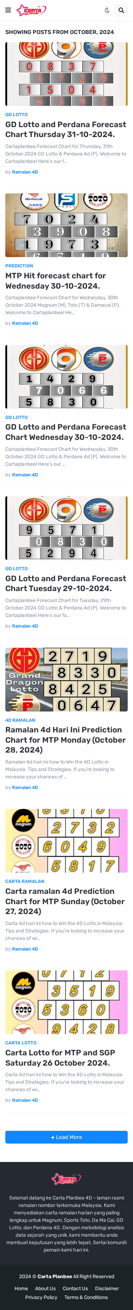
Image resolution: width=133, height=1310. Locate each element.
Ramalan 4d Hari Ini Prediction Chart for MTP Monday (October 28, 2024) (65, 740)
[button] (8, 10)
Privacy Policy (41, 1297)
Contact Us (75, 1289)
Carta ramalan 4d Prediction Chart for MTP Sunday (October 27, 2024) (65, 901)
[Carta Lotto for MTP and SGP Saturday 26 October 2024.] (66, 1002)
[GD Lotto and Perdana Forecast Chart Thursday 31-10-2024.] (66, 74)
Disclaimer (107, 1289)
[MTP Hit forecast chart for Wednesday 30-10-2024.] (66, 225)
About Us (45, 1289)
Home (21, 1289)
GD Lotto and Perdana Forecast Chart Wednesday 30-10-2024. (65, 432)
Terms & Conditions (86, 1297)
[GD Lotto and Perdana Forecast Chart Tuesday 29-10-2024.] (66, 528)
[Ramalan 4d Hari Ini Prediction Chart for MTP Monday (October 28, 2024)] (66, 679)
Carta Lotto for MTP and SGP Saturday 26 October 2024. (60, 1058)
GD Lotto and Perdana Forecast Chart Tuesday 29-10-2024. (65, 584)
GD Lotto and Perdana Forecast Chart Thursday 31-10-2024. (65, 130)
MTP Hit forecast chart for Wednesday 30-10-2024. (55, 281)
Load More (68, 1137)
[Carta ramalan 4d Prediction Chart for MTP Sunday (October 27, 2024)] (66, 841)
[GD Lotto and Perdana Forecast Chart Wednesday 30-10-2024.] (66, 377)
